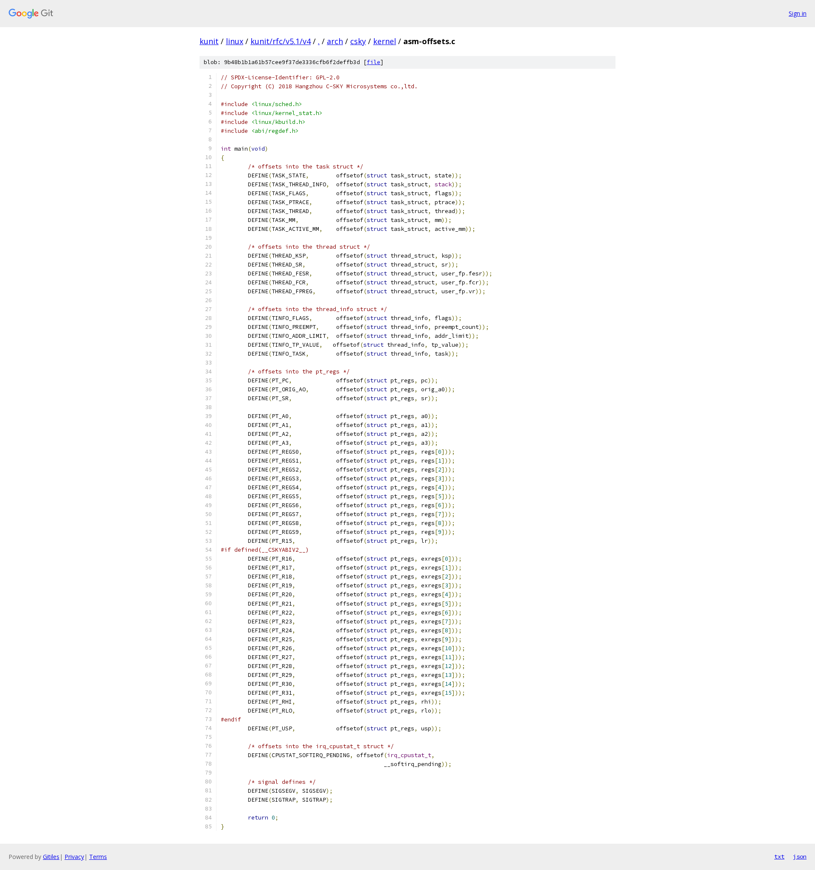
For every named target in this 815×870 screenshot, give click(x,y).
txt (779, 856)
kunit (209, 41)
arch (335, 41)
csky (358, 41)
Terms (98, 857)
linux (234, 41)
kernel (384, 41)
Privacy (74, 857)
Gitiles (51, 857)
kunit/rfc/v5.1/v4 (280, 41)
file (373, 62)
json (800, 856)
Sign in (798, 13)
